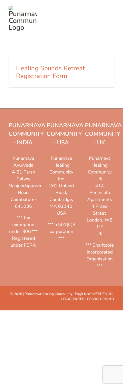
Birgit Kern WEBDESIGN (94, 294)
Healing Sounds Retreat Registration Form (50, 72)
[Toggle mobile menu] (112, 9)
